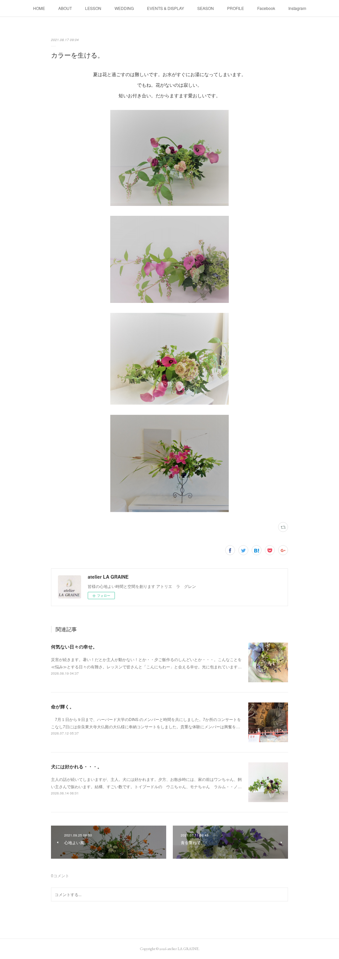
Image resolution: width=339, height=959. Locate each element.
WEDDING (124, 8)
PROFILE (235, 8)
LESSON (93, 8)
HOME (39, 8)
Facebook (266, 8)
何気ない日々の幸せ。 (74, 646)
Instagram (297, 8)
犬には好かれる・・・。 (76, 766)
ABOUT (65, 8)
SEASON (205, 8)
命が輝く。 (62, 706)
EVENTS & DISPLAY (165, 8)
